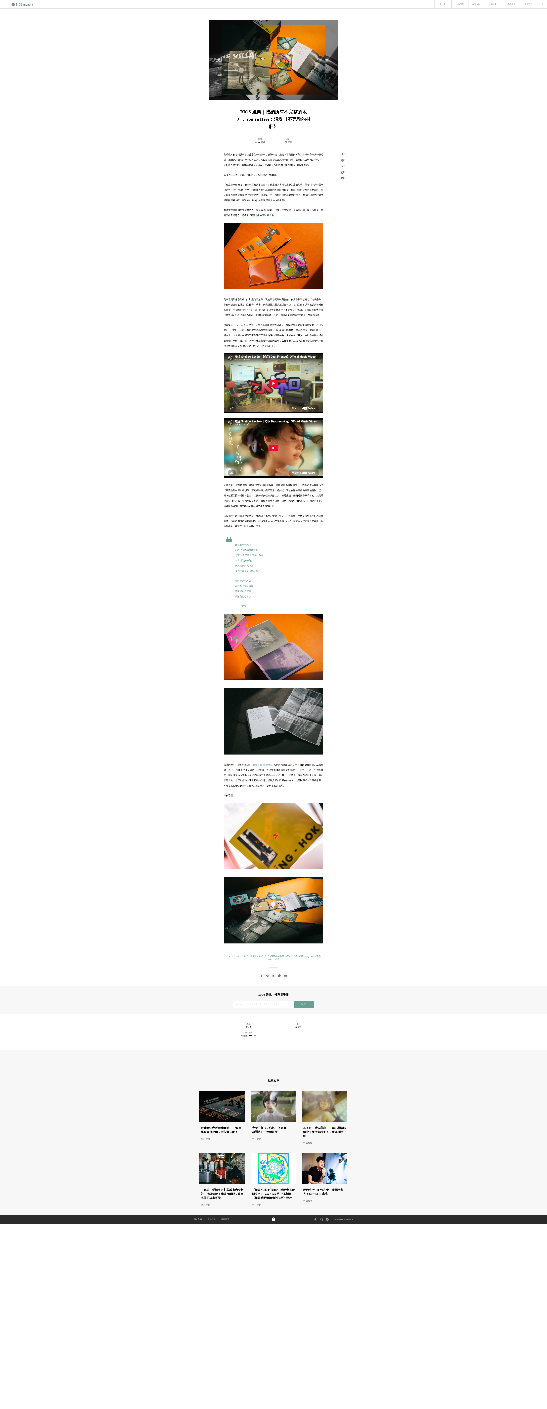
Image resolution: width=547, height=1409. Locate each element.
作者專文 (511, 4)
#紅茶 (300, 956)
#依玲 (288, 956)
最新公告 (211, 1219)
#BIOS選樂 (273, 959)
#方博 (266, 956)
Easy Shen (238, 325)
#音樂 (318, 956)
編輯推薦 (476, 4)
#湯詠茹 (253, 956)
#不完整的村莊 (277, 956)
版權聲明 (225, 1219)
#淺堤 (294, 956)
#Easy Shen (309, 956)
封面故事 (442, 4)
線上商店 (528, 4)
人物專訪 (460, 4)
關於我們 (198, 1219)
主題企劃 (493, 4)
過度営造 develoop (262, 764)
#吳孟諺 (244, 956)
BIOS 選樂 (260, 142)
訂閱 (304, 1004)
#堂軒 (260, 956)
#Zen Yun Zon (232, 956)
